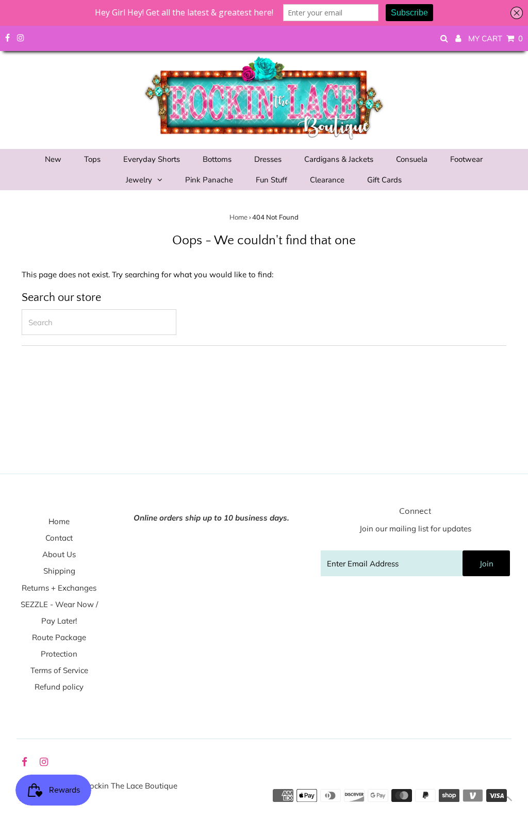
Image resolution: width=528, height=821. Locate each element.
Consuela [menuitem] (411, 159)
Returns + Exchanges (59, 588)
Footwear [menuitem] (466, 159)
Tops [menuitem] (92, 159)
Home (238, 217)
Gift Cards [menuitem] (384, 180)
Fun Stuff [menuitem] (271, 180)
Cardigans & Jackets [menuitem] (338, 159)
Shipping (59, 571)
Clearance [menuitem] (327, 180)
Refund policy (59, 687)
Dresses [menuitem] (268, 159)
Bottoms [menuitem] (217, 159)
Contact (59, 538)
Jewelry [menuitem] (139, 180)
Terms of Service (59, 670)
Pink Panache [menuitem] (209, 180)
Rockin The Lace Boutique (131, 786)
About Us (59, 554)
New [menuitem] (53, 159)
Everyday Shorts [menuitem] (151, 159)
